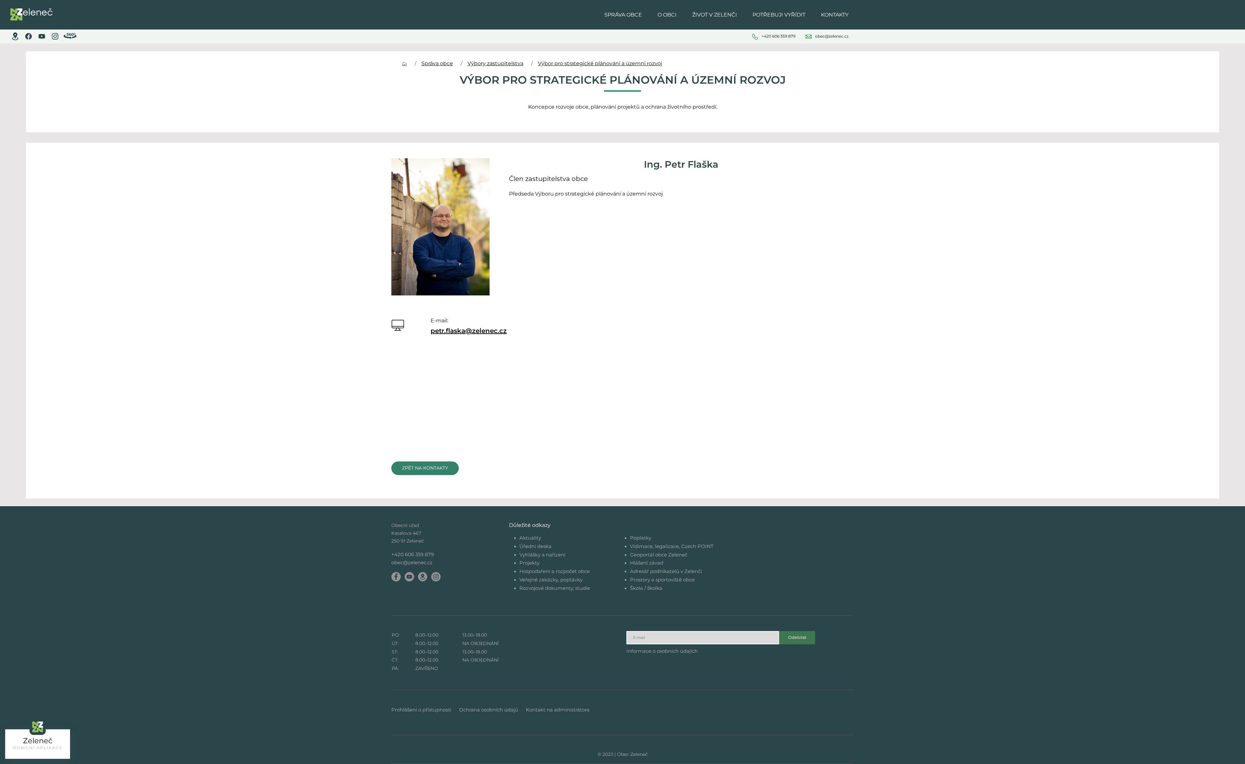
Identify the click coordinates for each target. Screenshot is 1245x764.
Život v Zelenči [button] (714, 15)
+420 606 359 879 (412, 554)
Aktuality (530, 538)
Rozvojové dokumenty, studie (554, 588)
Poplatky (640, 538)
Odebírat (797, 637)
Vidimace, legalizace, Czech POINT (672, 546)
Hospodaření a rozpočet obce (554, 571)
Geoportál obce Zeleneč (658, 555)
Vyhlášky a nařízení (542, 555)
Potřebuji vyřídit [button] (779, 15)
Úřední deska (535, 546)
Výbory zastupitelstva (495, 63)
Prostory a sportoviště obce (662, 580)
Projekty (529, 563)
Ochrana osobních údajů (488, 710)
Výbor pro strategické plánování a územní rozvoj (600, 63)
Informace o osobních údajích (662, 651)
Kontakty (834, 15)
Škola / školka (646, 588)
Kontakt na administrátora (557, 710)
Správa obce (437, 63)
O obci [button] (667, 15)
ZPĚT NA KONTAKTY (425, 468)
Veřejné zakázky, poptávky (551, 580)
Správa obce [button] (623, 15)
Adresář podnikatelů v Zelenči (666, 571)
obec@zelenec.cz (412, 562)
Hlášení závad (646, 563)
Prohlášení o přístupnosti (421, 710)
